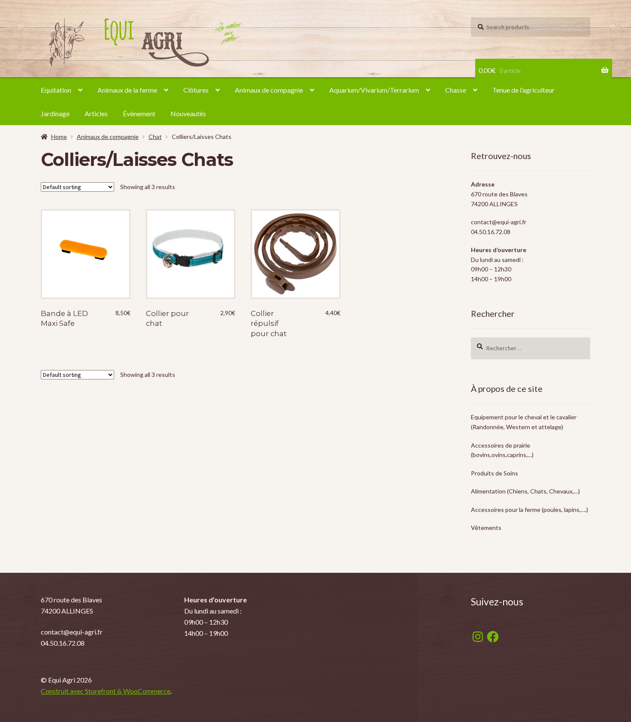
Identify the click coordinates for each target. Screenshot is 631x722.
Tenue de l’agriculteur (523, 90)
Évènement (139, 113)
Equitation (56, 90)
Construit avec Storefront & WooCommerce (105, 691)
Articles (96, 113)
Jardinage (55, 113)
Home (59, 136)
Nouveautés (188, 113)
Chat (155, 136)
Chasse (455, 90)
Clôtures (196, 90)
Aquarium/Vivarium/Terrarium (374, 90)
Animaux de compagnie (269, 90)
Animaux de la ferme (127, 90)
